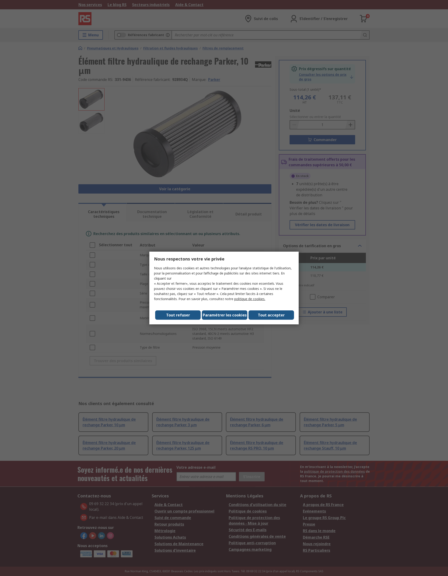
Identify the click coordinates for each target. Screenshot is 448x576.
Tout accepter (271, 315)
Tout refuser (178, 315)
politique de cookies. (249, 299)
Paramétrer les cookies (225, 315)
